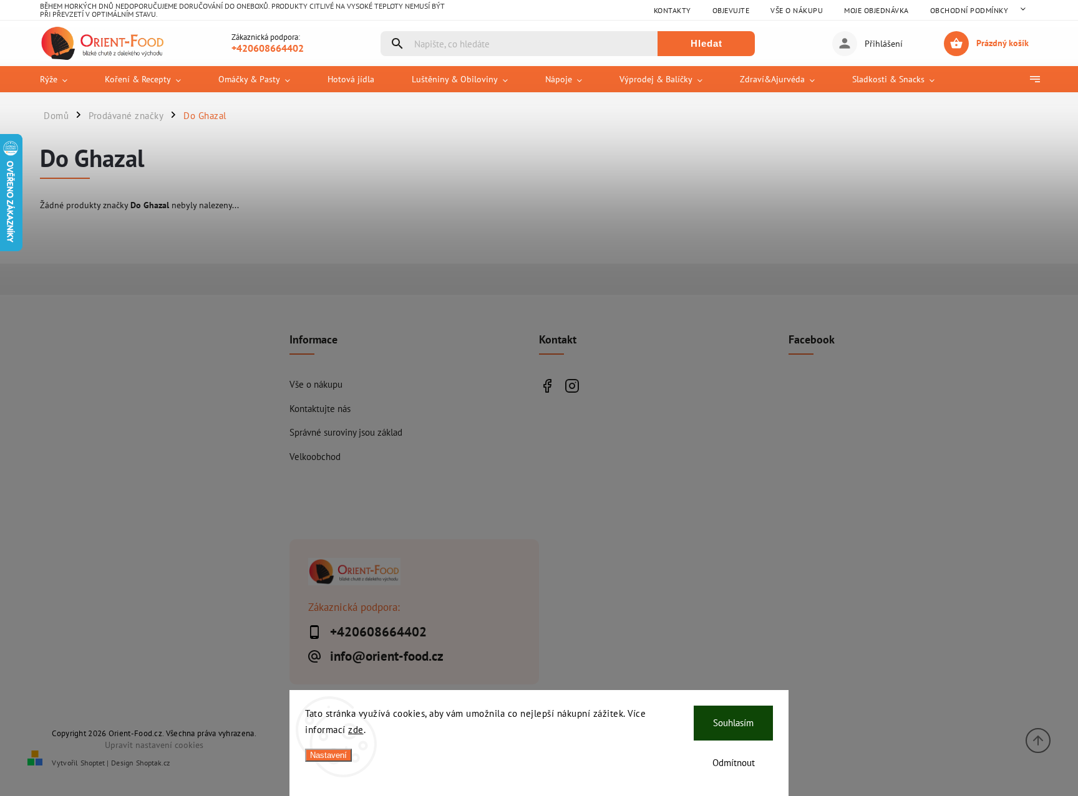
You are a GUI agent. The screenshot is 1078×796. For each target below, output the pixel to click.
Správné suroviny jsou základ (345, 432)
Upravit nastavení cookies (154, 744)
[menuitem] (63, 79)
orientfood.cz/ (572, 385)
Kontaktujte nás (320, 408)
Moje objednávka (876, 10)
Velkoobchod (315, 456)
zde (356, 730)
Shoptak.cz (153, 762)
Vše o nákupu (796, 10)
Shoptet (92, 762)
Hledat (706, 43)
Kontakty (672, 10)
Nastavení (328, 755)
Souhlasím (733, 723)
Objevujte (731, 10)
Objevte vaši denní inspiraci (547, 385)
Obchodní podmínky (969, 10)
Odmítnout (733, 763)
